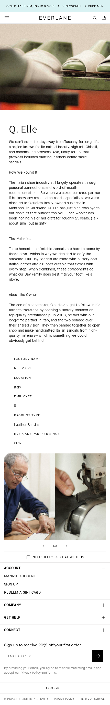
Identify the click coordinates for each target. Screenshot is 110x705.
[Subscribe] (97, 656)
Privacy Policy (31, 673)
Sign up (11, 584)
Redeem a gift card (22, 592)
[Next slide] (66, 546)
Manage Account (20, 576)
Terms (51, 673)
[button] (104, 17)
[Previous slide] (43, 546)
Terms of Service (93, 698)
